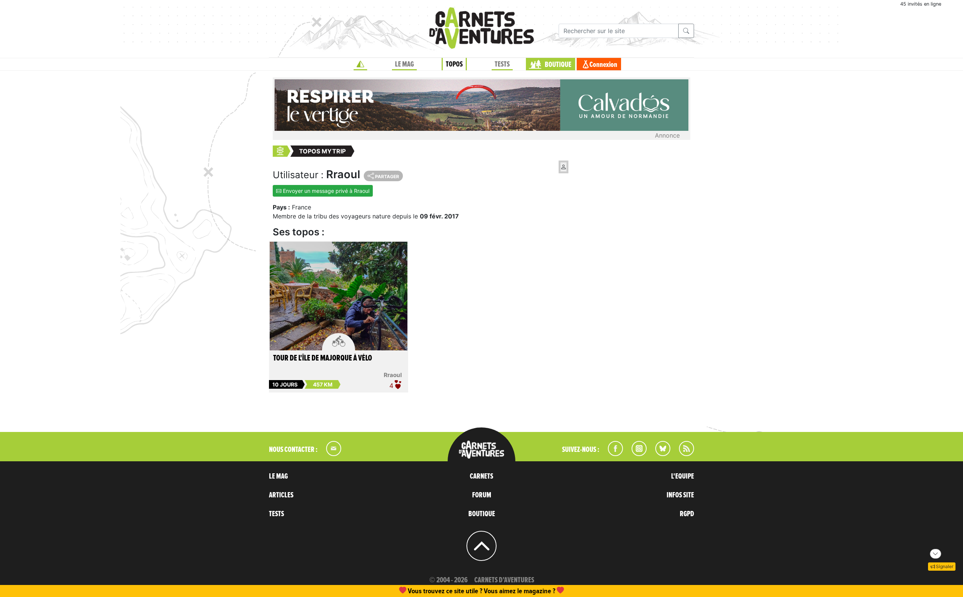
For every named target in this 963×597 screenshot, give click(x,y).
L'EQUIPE (682, 476)
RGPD (687, 514)
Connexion (603, 64)
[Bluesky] (659, 454)
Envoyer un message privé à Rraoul (325, 191)
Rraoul (393, 375)
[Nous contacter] (330, 454)
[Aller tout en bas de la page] (936, 554)
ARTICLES (281, 495)
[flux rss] (682, 454)
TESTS (502, 64)
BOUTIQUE (558, 64)
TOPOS (454, 64)
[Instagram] (636, 454)
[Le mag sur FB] (612, 454)
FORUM (481, 495)
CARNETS (481, 476)
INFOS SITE (680, 495)
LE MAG (404, 64)
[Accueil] (360, 64)
